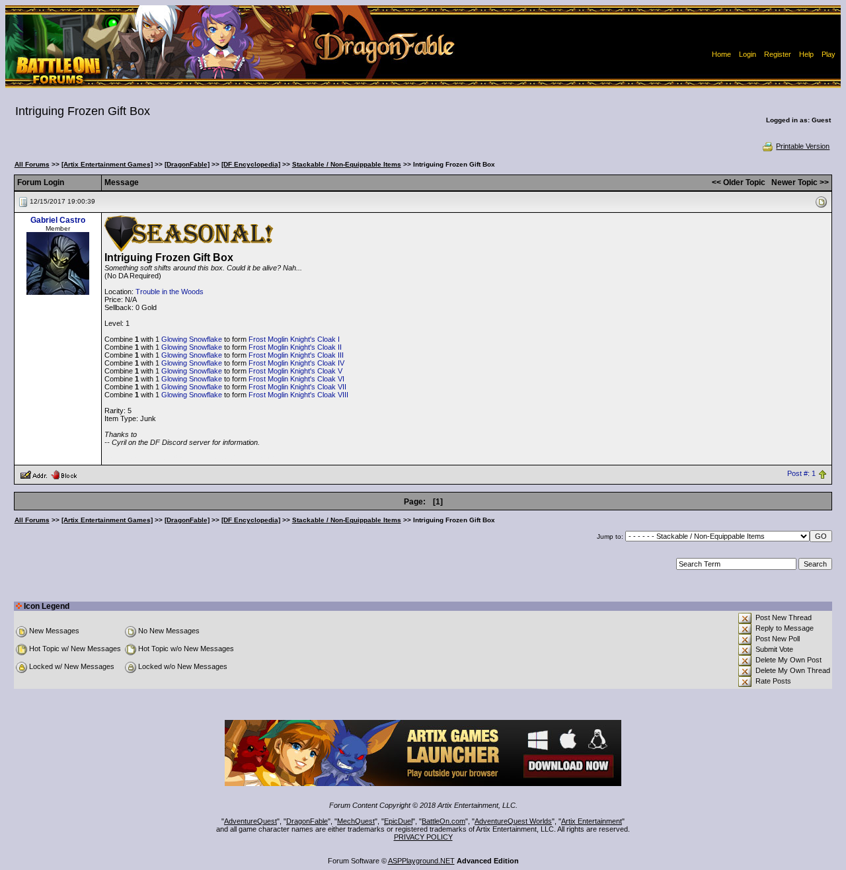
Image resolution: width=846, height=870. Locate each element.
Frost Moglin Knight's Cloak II (295, 347)
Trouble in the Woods (169, 292)
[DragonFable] (187, 164)
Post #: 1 (801, 474)
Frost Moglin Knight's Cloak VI (296, 379)
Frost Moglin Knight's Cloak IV (296, 363)
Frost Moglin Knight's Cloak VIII (298, 395)
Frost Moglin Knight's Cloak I (294, 339)
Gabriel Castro (57, 220)
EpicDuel (398, 821)
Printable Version (802, 146)
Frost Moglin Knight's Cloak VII (297, 387)
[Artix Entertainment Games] (107, 164)
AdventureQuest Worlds (513, 821)
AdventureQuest (250, 821)
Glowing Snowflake (191, 339)
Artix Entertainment (591, 821)
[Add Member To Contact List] (33, 474)
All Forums (32, 164)
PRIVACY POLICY (423, 837)
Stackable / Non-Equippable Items (346, 164)
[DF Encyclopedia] (250, 164)
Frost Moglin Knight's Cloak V (295, 371)
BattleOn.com (443, 821)
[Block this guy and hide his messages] (63, 474)
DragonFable (307, 821)
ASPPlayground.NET (421, 861)
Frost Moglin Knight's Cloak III (296, 355)
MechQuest (356, 821)
